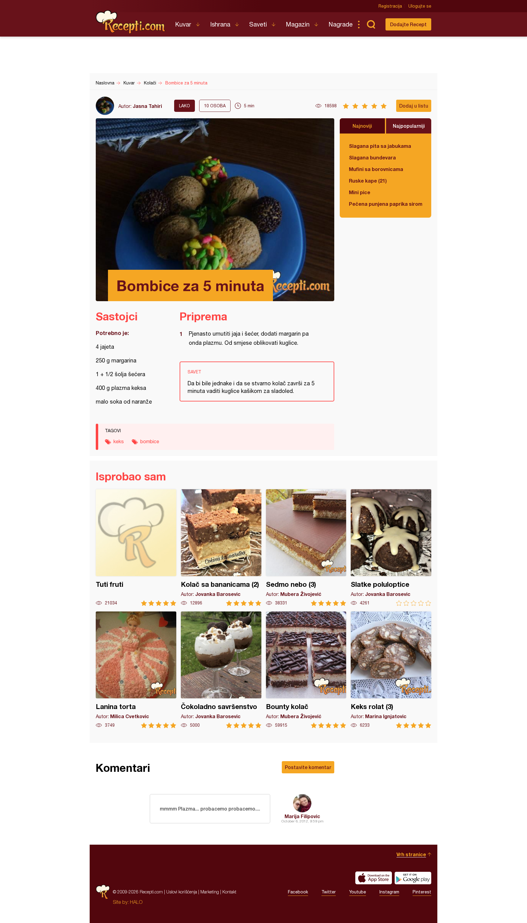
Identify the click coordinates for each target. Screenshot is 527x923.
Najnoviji (362, 126)
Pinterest (422, 891)
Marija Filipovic (302, 816)
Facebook (298, 891)
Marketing (209, 891)
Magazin (298, 24)
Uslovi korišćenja (181, 891)
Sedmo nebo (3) (306, 547)
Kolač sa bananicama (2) (221, 547)
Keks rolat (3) (391, 669)
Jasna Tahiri (147, 106)
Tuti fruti (136, 547)
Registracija (390, 6)
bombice (149, 441)
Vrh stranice (411, 854)
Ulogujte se (419, 6)
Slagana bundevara (372, 157)
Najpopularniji (409, 126)
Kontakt (229, 891)
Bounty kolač (306, 669)
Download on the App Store (373, 877)
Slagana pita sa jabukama (380, 146)
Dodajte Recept (408, 24)
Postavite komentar (308, 767)
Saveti (258, 24)
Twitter (328, 891)
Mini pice (359, 192)
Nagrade (340, 24)
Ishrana (220, 24)
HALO (136, 902)
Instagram (389, 891)
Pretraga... (371, 24)
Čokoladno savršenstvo (221, 669)
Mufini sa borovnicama (376, 169)
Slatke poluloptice (391, 547)
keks (118, 441)
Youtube (357, 891)
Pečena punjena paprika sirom (385, 204)
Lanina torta (136, 669)
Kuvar (183, 24)
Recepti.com (131, 22)
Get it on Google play (413, 877)
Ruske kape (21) (368, 181)
